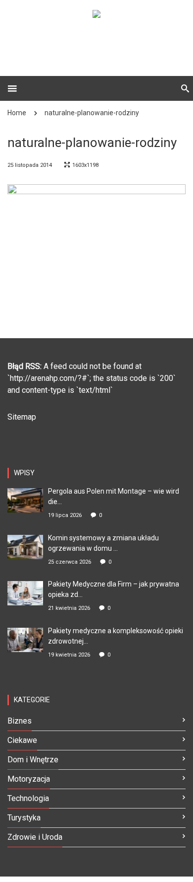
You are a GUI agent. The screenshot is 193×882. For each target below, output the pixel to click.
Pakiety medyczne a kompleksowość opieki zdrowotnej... (115, 636)
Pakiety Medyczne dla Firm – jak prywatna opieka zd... (113, 589)
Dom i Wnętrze (32, 759)
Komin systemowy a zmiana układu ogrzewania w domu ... (103, 543)
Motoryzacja (28, 779)
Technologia (28, 798)
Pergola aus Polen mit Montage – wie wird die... (113, 496)
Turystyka (24, 817)
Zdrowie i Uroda (34, 837)
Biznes (19, 721)
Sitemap (21, 417)
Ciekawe (22, 740)
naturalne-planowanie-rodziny (92, 113)
